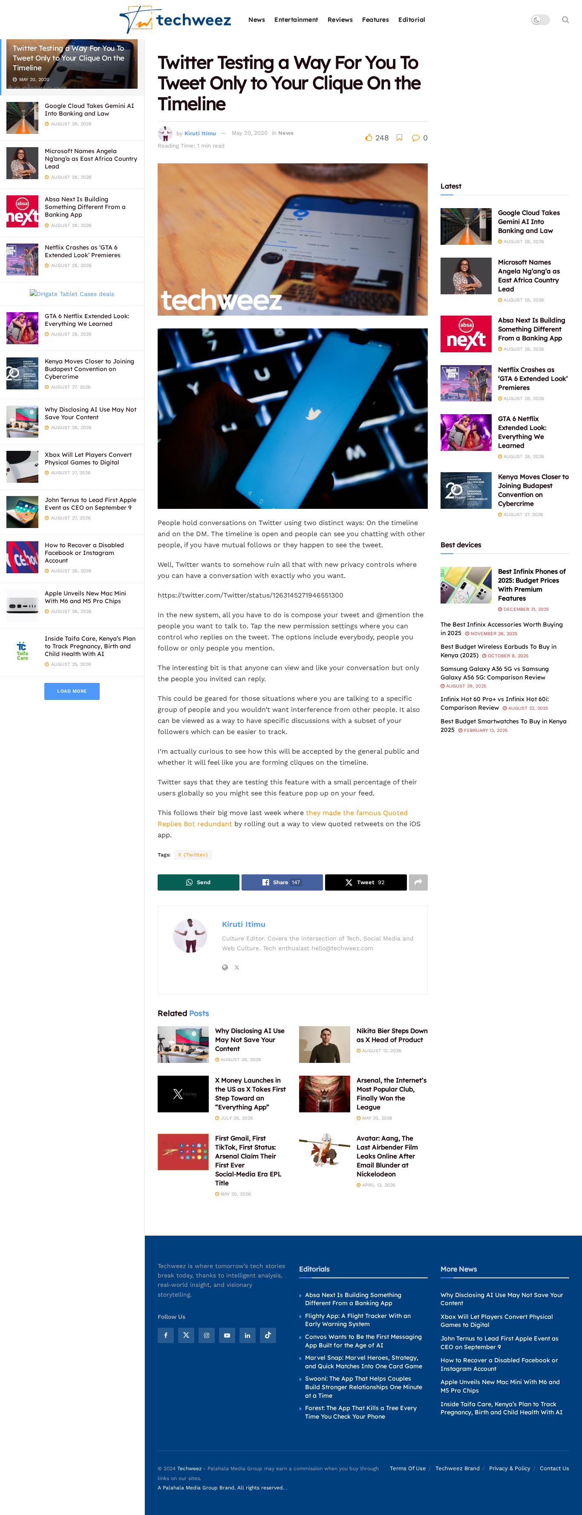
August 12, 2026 (380, 1051)
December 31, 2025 (525, 609)
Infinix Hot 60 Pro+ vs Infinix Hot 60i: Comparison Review (495, 703)
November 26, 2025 (493, 633)
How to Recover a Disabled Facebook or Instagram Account (84, 552)
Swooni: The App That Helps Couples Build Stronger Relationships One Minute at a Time (363, 1387)
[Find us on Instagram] (207, 1335)
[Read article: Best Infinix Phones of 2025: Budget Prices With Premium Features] (466, 585)
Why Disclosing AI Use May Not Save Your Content (90, 413)
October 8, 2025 (507, 656)
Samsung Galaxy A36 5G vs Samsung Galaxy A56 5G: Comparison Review (495, 673)
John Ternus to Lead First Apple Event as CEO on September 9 (90, 503)
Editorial (412, 19)
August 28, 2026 (240, 1059)
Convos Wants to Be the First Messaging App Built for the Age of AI (363, 1341)
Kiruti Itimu (200, 133)
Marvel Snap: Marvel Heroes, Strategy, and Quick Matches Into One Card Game (363, 1362)
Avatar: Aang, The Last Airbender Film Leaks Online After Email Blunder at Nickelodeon (387, 1156)
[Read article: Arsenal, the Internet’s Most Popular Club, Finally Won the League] (324, 1094)
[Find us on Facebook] (166, 1335)
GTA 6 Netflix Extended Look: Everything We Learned (87, 320)
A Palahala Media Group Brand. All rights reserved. (222, 1488)
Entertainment (296, 19)
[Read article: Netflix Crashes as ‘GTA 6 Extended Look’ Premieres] (466, 383)
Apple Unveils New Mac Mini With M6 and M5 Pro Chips (85, 597)
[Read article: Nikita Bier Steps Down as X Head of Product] (324, 1044)
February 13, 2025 (484, 730)
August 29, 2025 (465, 686)
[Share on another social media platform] (418, 882)
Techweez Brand (457, 1468)
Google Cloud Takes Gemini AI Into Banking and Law (89, 109)
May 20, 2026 (376, 1118)
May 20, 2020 (250, 133)
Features (375, 19)
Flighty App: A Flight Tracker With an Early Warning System (358, 1320)
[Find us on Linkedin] (247, 1335)
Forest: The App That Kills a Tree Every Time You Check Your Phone (361, 1412)
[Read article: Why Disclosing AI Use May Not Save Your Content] (183, 1044)
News (256, 19)
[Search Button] (565, 19)
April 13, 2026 (377, 1185)
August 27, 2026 (522, 514)
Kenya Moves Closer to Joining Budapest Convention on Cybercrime (89, 368)
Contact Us (554, 1468)
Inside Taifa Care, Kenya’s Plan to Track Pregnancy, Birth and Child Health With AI (90, 646)
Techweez (189, 1468)
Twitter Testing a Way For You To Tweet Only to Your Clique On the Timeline (68, 58)
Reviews (340, 19)
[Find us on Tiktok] (268, 1335)
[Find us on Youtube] (227, 1335)
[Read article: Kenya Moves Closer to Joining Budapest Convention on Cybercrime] (466, 490)
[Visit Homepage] (175, 19)
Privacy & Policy (509, 1468)
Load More (72, 691)
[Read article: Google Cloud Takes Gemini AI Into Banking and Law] (466, 226)
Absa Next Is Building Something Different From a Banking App (85, 206)
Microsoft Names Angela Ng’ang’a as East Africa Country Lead (91, 158)
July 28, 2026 (236, 1118)
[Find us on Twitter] (186, 1335)
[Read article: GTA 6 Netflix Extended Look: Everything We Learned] (466, 432)
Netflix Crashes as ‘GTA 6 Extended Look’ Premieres (83, 251)
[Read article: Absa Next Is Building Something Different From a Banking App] (466, 334)
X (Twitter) (193, 855)
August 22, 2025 (527, 708)
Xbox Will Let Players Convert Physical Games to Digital (88, 458)
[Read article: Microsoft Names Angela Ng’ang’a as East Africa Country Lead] (466, 276)
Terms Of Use (408, 1468)
